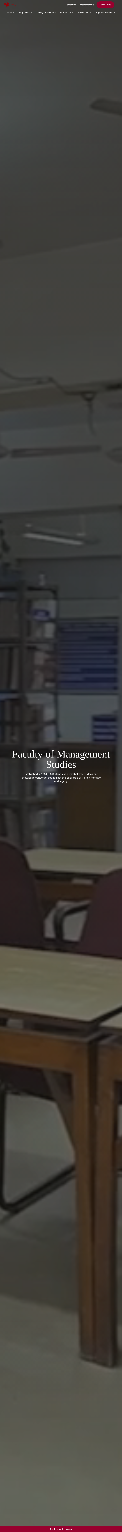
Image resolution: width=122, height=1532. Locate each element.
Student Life (65, 12)
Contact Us (71, 4)
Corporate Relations (104, 12)
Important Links (87, 4)
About (9, 12)
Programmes (24, 12)
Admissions (83, 12)
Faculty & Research (45, 12)
